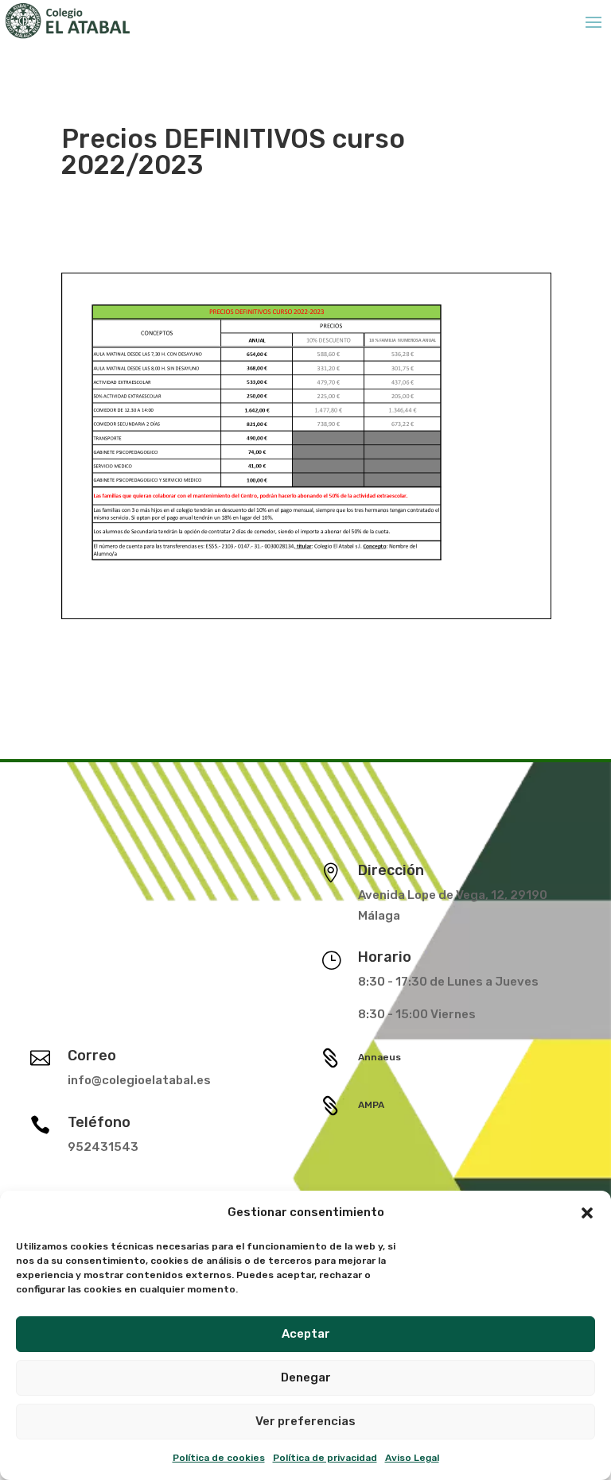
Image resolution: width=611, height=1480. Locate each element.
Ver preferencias (305, 1421)
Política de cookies (219, 1457)
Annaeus (379, 1057)
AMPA (371, 1104)
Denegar (306, 1377)
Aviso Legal (412, 1457)
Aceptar (306, 1334)
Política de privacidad (325, 1457)
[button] (587, 1213)
